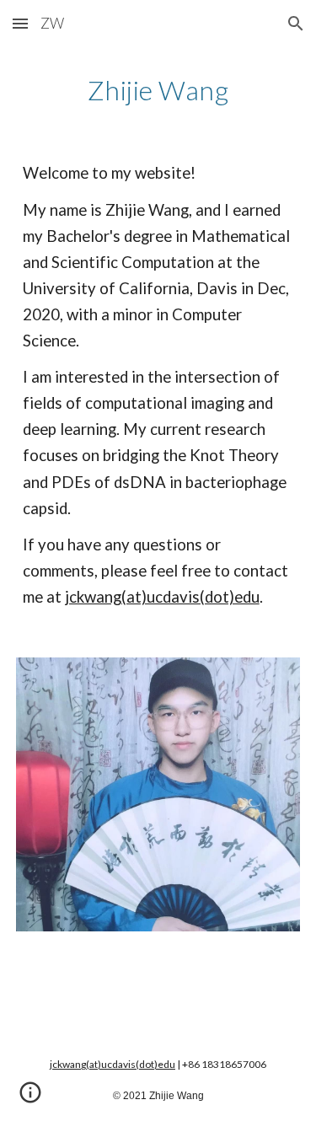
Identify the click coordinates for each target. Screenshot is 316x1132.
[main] (158, 90)
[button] (20, 23)
